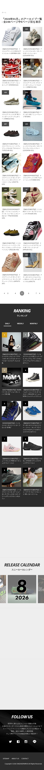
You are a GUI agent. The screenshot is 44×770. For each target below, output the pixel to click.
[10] (32, 477)
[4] (32, 377)
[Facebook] (18, 741)
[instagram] (25, 741)
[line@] (33, 741)
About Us (15, 758)
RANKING (22, 311)
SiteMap (6, 758)
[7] (11, 446)
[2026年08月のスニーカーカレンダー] (22, 589)
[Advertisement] (22, 532)
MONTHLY (34, 323)
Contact (25, 758)
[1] (11, 342)
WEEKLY (20, 323)
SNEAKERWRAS (22, 764)
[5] (11, 410)
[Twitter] (10, 741)
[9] (11, 477)
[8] (32, 446)
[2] (32, 342)
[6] (32, 410)
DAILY (7, 323)
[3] (11, 377)
